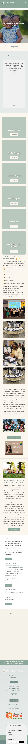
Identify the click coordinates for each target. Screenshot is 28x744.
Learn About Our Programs (14, 437)
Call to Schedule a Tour (14, 29)
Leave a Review (14, 700)
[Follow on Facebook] (12, 695)
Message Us (6, 7)
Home (4, 736)
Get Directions (14, 9)
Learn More (14, 134)
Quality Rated (21, 7)
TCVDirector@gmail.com (16, 690)
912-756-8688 (13, 7)
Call (4, 413)
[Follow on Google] (15, 695)
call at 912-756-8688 (14, 663)
